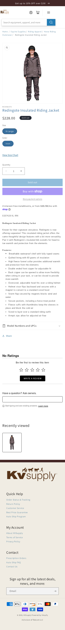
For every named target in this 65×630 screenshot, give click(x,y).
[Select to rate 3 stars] (32, 370)
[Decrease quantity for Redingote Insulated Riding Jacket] (6, 171)
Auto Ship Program (16, 516)
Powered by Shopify (40, 615)
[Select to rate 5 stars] (43, 370)
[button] (32, 326)
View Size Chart (10, 155)
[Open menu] (48, 12)
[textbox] (32, 399)
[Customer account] (30, 12)
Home (5, 31)
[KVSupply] (4, 11)
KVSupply (27, 615)
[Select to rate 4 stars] (37, 370)
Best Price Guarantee (17, 512)
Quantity (6, 164)
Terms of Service (14, 537)
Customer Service (15, 508)
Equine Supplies (18, 31)
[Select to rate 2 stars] (26, 370)
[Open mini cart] (37, 12)
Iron (8, 143)
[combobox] (29, 22)
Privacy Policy (13, 541)
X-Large (10, 131)
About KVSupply (14, 533)
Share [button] (9, 335)
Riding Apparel (34, 31)
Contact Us (12, 566)
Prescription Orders (16, 558)
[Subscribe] (55, 591)
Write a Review (32, 378)
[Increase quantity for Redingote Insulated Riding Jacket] (21, 171)
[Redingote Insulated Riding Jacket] (12, 442)
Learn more (43, 406)
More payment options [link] (32, 199)
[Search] (51, 22)
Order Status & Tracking (18, 499)
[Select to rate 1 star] (21, 370)
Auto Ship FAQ (13, 562)
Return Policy (13, 504)
